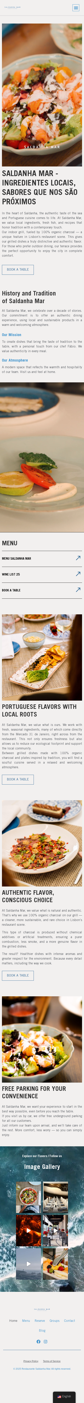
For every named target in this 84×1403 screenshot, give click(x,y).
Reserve (40, 1321)
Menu (26, 1321)
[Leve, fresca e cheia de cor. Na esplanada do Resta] (28, 1197)
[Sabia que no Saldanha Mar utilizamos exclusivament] (28, 1230)
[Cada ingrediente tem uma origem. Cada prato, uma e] (28, 1264)
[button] (75, 7)
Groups (54, 1321)
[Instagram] (45, 1342)
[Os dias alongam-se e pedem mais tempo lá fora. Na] (55, 1230)
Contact (69, 1321)
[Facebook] (38, 1342)
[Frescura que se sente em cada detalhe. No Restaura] (55, 1264)
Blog (42, 1330)
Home (13, 1321)
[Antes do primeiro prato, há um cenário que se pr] (55, 1197)
